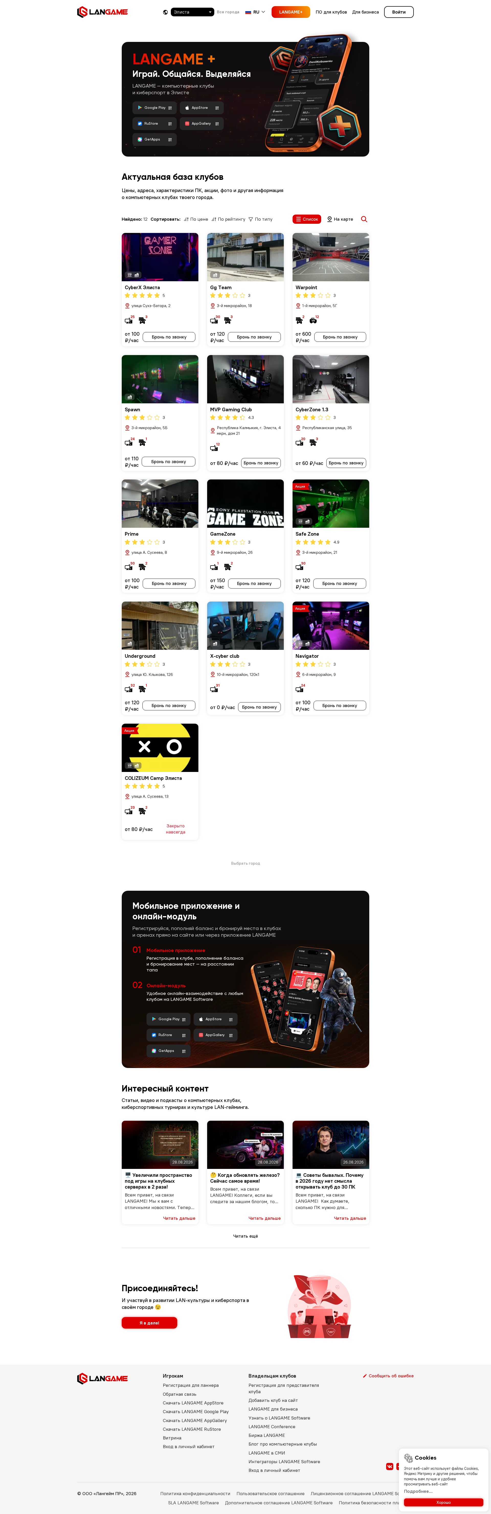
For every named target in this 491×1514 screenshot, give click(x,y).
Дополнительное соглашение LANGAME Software (279, 1503)
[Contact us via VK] (389, 1466)
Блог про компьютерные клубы (283, 1444)
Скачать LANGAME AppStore (193, 1403)
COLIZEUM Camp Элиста (153, 778)
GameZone (223, 534)
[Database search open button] (364, 219)
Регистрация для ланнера (191, 1385)
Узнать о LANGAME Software (279, 1418)
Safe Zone (307, 534)
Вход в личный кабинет (189, 1446)
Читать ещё (245, 1236)
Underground (140, 656)
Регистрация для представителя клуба (284, 1388)
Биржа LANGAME (267, 1435)
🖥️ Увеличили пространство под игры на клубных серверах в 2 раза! (158, 1181)
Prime (132, 534)
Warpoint (306, 287)
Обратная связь (179, 1394)
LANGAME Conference (272, 1426)
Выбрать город (245, 863)
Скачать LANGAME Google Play (196, 1411)
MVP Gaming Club (231, 409)
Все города (228, 11)
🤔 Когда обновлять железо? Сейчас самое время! (245, 1178)
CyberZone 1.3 (312, 409)
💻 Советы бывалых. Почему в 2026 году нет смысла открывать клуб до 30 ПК (329, 1181)
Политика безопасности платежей (376, 1503)
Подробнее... (418, 1491)
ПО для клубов (331, 12)
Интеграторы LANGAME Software (284, 1461)
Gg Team (221, 287)
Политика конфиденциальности (195, 1493)
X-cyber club (224, 656)
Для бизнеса (365, 12)
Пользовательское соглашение (271, 1493)
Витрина (172, 1438)
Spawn (132, 409)
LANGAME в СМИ (267, 1453)
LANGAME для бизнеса (273, 1409)
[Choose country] (165, 12)
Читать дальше (179, 1218)
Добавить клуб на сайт (273, 1400)
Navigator (307, 656)
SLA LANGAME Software (193, 1503)
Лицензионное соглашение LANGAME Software (362, 1493)
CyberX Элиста (142, 287)
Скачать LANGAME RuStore (192, 1429)
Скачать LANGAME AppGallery (195, 1420)
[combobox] (192, 12)
